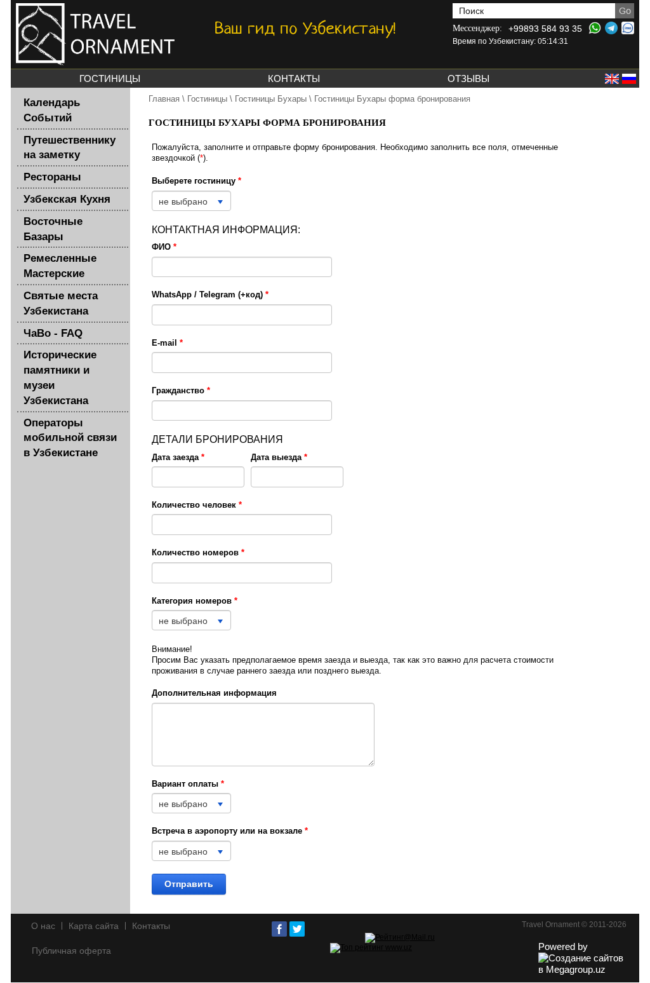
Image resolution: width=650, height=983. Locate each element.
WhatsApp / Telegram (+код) (210, 294)
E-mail (167, 343)
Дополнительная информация (214, 693)
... (198, 476)
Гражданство (181, 390)
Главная (164, 99)
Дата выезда (279, 457)
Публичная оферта (71, 951)
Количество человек (197, 505)
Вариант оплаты (188, 784)
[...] (198, 476)
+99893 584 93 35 (545, 29)
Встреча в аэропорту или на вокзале (230, 831)
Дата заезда (178, 457)
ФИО (164, 247)
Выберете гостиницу (196, 181)
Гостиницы (207, 99)
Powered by (563, 946)
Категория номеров (194, 601)
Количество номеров (198, 552)
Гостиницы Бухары (271, 99)
